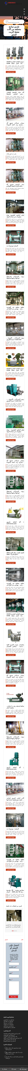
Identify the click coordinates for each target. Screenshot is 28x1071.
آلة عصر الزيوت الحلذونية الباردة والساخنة (12, 1033)
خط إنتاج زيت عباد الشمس (9, 1020)
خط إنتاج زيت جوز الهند (8, 1023)
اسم (10, 961)
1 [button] (11, 930)
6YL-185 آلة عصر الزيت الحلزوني (10, 1036)
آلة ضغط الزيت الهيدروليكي (9, 1035)
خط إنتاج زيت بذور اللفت (9, 1024)
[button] (24, 9)
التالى (22, 939)
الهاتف (11, 973)
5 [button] (16, 930)
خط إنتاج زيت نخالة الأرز (8, 1021)
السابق (6, 939)
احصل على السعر (10, 72)
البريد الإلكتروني (13, 967)
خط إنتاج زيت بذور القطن (9, 1026)
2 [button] (12, 930)
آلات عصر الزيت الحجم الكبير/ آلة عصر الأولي (13, 1038)
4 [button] (15, 930)
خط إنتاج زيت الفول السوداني (9, 1027)
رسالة (10, 979)
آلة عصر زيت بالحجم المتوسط (9, 1041)
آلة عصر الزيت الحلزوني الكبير (10, 1039)
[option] (14, 919)
